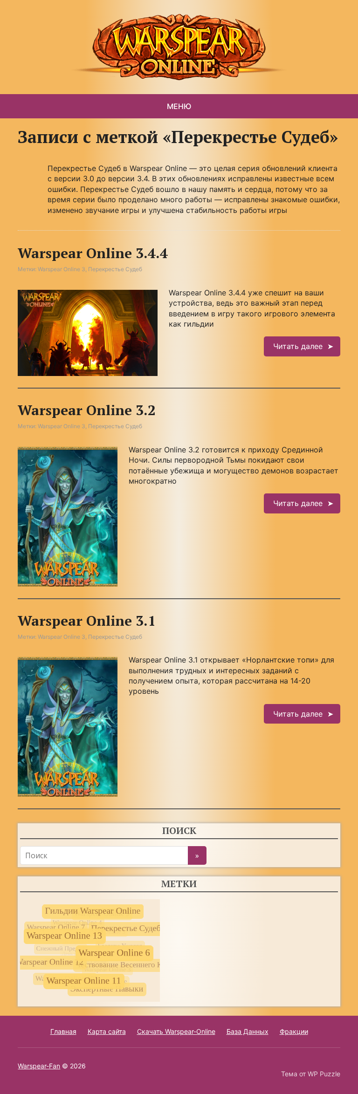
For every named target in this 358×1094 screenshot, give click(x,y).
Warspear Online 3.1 (87, 620)
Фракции (294, 1031)
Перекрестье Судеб (115, 269)
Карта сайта (107, 1031)
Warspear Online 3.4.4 (93, 253)
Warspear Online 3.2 (87, 410)
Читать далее (298, 346)
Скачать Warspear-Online (176, 1031)
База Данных (247, 1031)
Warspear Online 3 (61, 269)
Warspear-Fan (39, 1066)
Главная (63, 1031)
